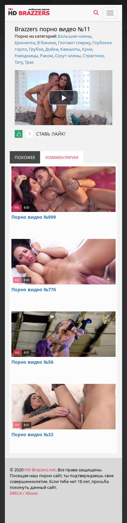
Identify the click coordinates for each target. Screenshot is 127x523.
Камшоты (70, 49)
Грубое (36, 49)
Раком (46, 56)
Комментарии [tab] (62, 157)
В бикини (46, 43)
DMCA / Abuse (23, 493)
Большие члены (75, 36)
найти (96, 12)
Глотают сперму (74, 43)
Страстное (93, 56)
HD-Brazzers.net (40, 470)
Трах (29, 62)
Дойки (51, 49)
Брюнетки (25, 43)
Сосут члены (68, 56)
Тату (19, 62)
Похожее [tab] (25, 157)
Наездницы (26, 56)
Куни (87, 49)
